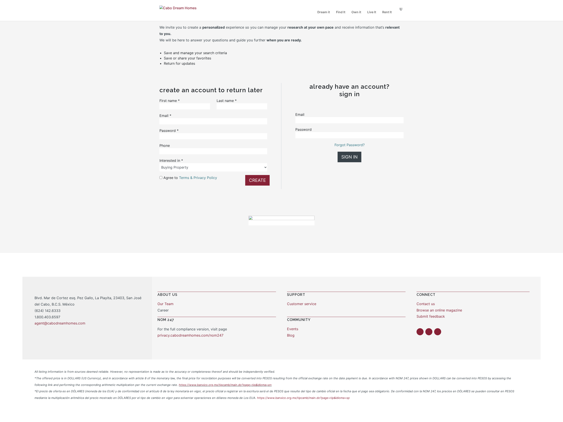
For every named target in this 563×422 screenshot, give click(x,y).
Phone (164, 145)
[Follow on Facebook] (420, 331)
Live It (371, 12)
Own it (356, 12)
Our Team (165, 304)
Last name (227, 100)
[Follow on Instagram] (428, 331)
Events (292, 329)
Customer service (301, 304)
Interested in (171, 160)
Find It (340, 12)
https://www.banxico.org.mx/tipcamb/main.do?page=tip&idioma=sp (303, 398)
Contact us (426, 304)
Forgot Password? (350, 145)
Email (165, 115)
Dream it (323, 12)
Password (169, 130)
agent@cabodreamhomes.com (60, 323)
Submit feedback (431, 316)
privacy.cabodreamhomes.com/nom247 (190, 335)
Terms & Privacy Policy (198, 177)
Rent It (387, 12)
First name (169, 100)
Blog (290, 335)
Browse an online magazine (439, 310)
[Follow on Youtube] (437, 331)
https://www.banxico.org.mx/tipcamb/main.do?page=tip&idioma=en (225, 385)
